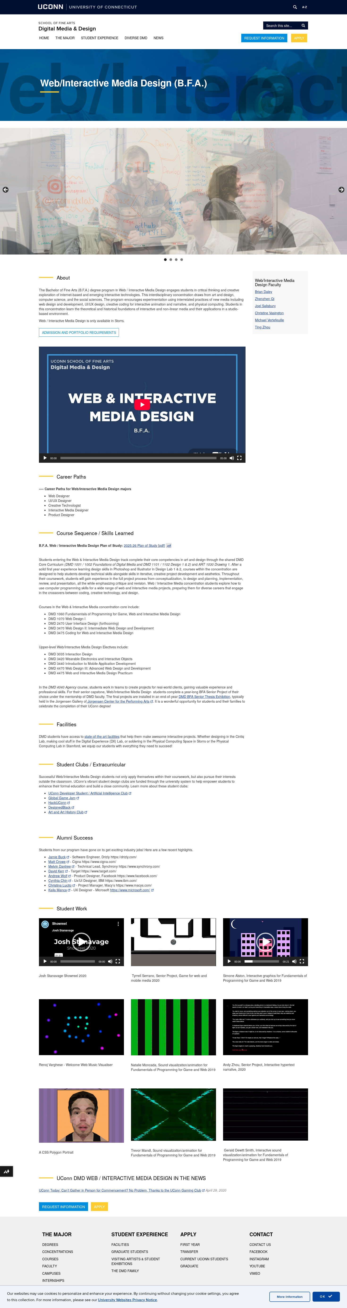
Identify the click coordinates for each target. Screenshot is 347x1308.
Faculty (49, 1266)
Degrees (50, 1244)
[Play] (45, 458)
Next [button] (341, 190)
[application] (142, 405)
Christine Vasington (269, 312)
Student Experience (99, 37)
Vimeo (255, 1273)
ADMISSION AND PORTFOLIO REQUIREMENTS (79, 332)
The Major (65, 37)
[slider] (262, 961)
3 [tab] (176, 259)
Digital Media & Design (67, 28)
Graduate (189, 1266)
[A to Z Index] (304, 7)
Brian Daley (263, 291)
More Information (290, 1297)
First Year (190, 1244)
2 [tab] (170, 259)
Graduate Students (129, 1251)
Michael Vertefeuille (269, 320)
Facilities (120, 1244)
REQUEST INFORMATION (63, 1206)
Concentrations (57, 1251)
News (158, 37)
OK (323, 1297)
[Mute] (231, 458)
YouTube (257, 1266)
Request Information (264, 38)
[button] (81, 942)
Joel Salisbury (265, 305)
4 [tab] (181, 259)
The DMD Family (125, 1270)
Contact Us (260, 1244)
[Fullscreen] (239, 458)
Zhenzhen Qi (264, 298)
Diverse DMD (136, 37)
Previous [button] (5, 190)
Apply (299, 38)
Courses (50, 1259)
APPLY (99, 1206)
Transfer (189, 1251)
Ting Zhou (262, 327)
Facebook (258, 1251)
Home (44, 37)
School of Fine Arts (56, 23)
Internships (53, 1280)
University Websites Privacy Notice (127, 1300)
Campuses (51, 1273)
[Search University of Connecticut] (295, 7)
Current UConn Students (204, 1259)
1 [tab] (165, 259)
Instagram (259, 1259)
